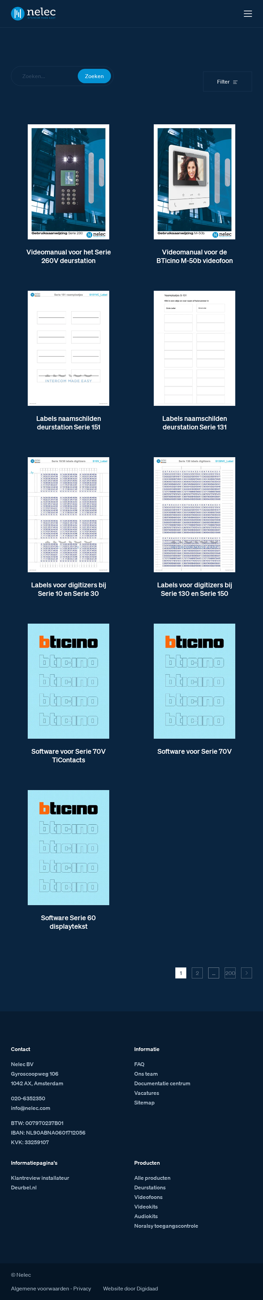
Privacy (82, 1288)
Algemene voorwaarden (40, 1288)
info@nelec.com (30, 1107)
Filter (223, 81)
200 (230, 973)
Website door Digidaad (130, 1288)
